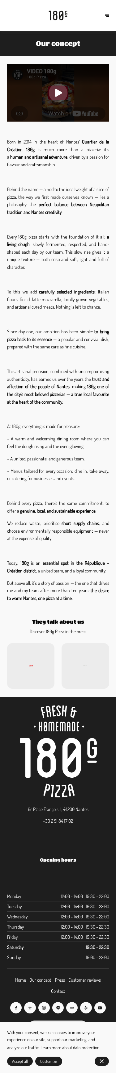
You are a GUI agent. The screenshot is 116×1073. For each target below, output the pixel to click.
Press (60, 980)
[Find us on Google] (30, 1007)
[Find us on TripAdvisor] (72, 1007)
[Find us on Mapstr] (58, 1007)
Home (20, 980)
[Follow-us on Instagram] (44, 1007)
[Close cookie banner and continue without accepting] (102, 1061)
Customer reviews (84, 980)
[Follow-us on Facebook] (16, 1007)
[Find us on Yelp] (86, 1007)
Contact (58, 991)
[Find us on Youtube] (100, 1007)
